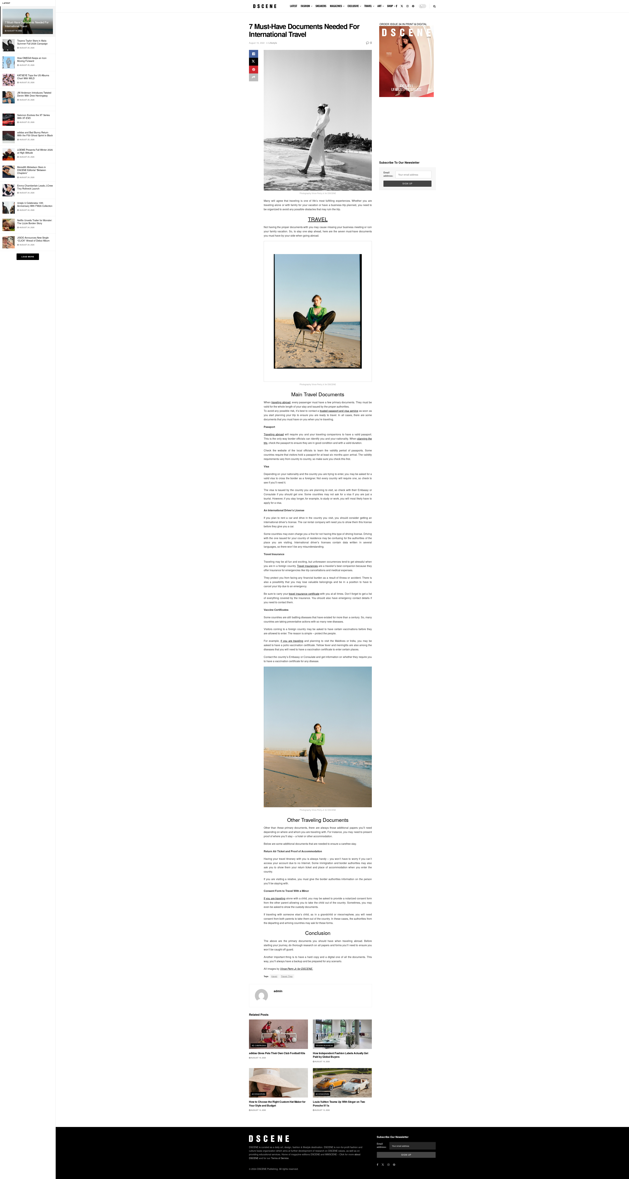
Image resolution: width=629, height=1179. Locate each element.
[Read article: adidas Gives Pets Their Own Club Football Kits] (278, 1034)
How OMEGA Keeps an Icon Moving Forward (32, 59)
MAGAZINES (336, 6)
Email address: (388, 174)
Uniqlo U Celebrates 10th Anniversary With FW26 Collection (34, 204)
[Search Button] (434, 6)
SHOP (390, 6)
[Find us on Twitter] (401, 6)
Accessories (258, 1094)
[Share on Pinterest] (253, 69)
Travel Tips (287, 976)
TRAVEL (368, 6)
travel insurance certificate (304, 594)
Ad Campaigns (259, 1045)
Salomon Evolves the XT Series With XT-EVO (33, 116)
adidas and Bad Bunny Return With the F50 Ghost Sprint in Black (35, 134)
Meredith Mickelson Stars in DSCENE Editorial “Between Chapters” (31, 170)
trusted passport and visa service (339, 411)
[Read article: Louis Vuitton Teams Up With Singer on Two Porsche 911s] (342, 1083)
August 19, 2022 (257, 42)
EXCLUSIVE (353, 6)
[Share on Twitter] (253, 62)
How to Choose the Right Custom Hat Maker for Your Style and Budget (277, 1103)
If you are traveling (274, 898)
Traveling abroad (274, 434)
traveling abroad (280, 402)
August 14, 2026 (258, 1110)
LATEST (293, 6)
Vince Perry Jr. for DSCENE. (296, 969)
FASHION (305, 6)
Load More (27, 256)
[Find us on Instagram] (407, 6)
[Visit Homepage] (264, 6)
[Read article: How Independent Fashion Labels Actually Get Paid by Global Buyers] (342, 1034)
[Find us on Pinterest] (413, 6)
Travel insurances (307, 566)
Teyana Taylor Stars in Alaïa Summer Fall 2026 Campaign (32, 42)
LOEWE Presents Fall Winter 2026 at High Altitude (35, 151)
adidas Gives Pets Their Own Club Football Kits (277, 1053)
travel (274, 976)
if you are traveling (292, 641)
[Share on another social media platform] (253, 77)
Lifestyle (272, 42)
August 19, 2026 (258, 1057)
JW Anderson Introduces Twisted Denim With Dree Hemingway (34, 94)
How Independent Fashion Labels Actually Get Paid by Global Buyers (340, 1055)
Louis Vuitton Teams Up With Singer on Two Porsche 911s (339, 1103)
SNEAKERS (320, 6)
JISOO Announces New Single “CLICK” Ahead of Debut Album (33, 239)
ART (379, 6)
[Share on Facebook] (253, 54)
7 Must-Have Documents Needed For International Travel (27, 24)
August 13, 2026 (322, 1110)
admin (278, 991)
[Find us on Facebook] (396, 6)
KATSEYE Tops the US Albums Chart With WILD (33, 77)
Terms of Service (280, 1158)
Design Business (324, 1045)
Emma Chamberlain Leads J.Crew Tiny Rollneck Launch (35, 187)
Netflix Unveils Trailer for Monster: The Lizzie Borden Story (34, 222)
